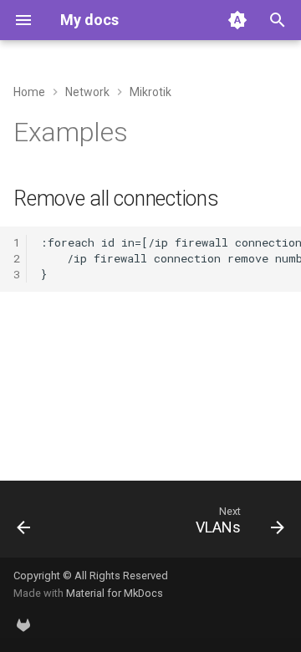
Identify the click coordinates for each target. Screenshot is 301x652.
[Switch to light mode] (237, 20)
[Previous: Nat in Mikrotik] (24, 524)
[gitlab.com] (23, 625)
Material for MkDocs (114, 593)
